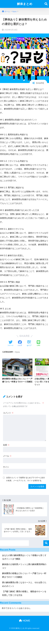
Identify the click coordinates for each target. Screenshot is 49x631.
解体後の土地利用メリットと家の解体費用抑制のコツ (24, 566)
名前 (6, 445)
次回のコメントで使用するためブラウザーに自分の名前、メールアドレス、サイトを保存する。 (25, 479)
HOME (26, 620)
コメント (8, 413)
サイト (6, 467)
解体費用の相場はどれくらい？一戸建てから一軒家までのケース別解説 (24, 575)
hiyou (17, 352)
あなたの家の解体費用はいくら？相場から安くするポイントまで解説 (24, 557)
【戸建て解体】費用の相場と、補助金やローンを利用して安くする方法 (24, 593)
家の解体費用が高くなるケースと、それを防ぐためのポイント (24, 584)
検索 (46, 543)
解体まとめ (25, 3)
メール (7, 456)
